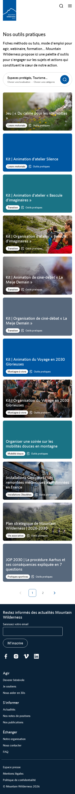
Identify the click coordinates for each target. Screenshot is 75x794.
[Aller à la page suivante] (54, 593)
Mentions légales (13, 773)
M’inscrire (15, 643)
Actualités (9, 709)
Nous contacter (12, 745)
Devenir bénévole (13, 680)
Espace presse (12, 767)
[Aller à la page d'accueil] (9, 10)
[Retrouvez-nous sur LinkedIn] (36, 656)
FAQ (5, 752)
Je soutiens (9, 686)
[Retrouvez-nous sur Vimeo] (26, 656)
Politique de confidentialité (19, 780)
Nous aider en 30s (14, 693)
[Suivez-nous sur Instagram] (16, 656)
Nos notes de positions (16, 716)
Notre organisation (14, 739)
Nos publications (13, 722)
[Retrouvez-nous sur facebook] (6, 656)
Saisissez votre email (15, 624)
